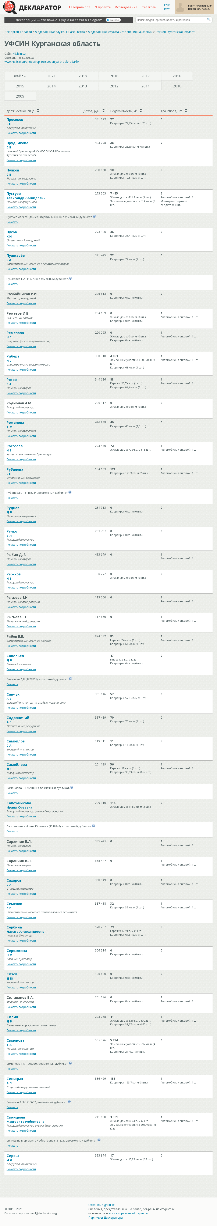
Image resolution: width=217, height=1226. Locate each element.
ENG (167, 5)
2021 (51, 75)
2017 (145, 75)
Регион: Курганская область (176, 32)
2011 (145, 86)
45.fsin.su (19, 54)
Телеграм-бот (79, 7)
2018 (114, 75)
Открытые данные (101, 1205)
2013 (83, 86)
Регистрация (204, 5)
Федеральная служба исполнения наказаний (120, 32)
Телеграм (149, 7)
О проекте (103, 7)
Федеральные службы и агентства (60, 32)
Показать (12, 222)
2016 (177, 75)
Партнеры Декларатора (105, 1217)
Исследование (126, 7)
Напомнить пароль (199, 8)
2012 (114, 86)
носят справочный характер (129, 1213)
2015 (20, 86)
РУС (167, 9)
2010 (177, 85)
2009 (20, 96)
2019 (83, 75)
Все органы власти (18, 32)
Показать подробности (21, 133)
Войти (192, 5)
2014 (51, 86)
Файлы (20, 75)
